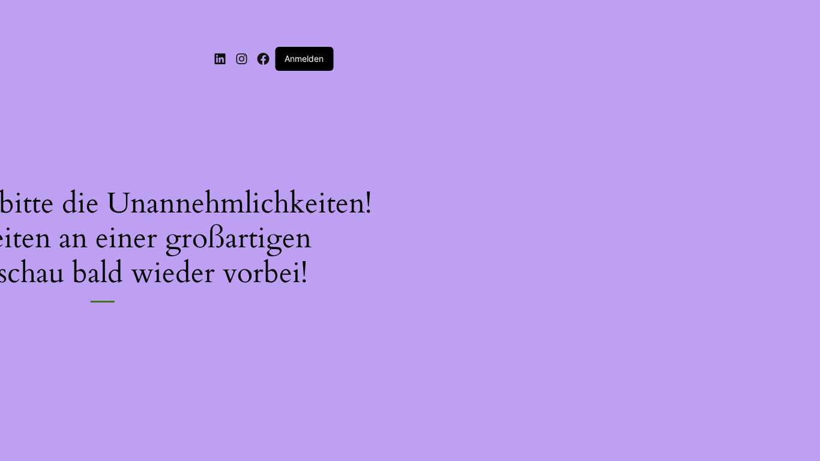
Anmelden (304, 58)
